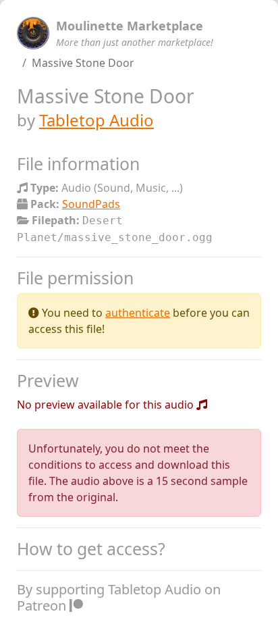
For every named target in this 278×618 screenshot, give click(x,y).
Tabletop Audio (96, 120)
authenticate (137, 312)
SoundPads (91, 204)
